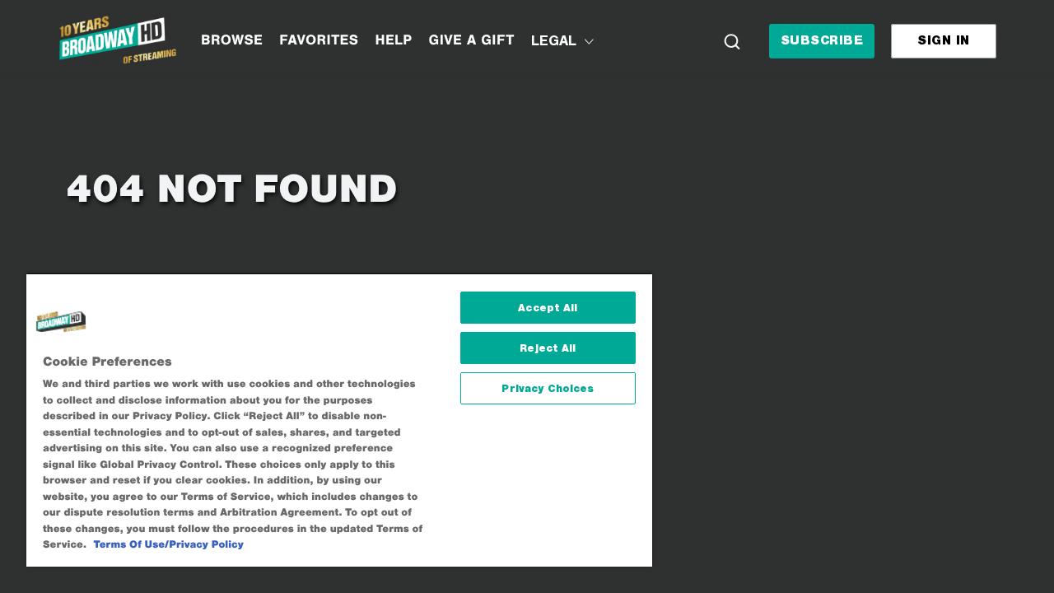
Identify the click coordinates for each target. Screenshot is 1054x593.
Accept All (547, 307)
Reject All (548, 348)
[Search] (732, 41)
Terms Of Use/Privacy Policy (169, 544)
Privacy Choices (547, 388)
